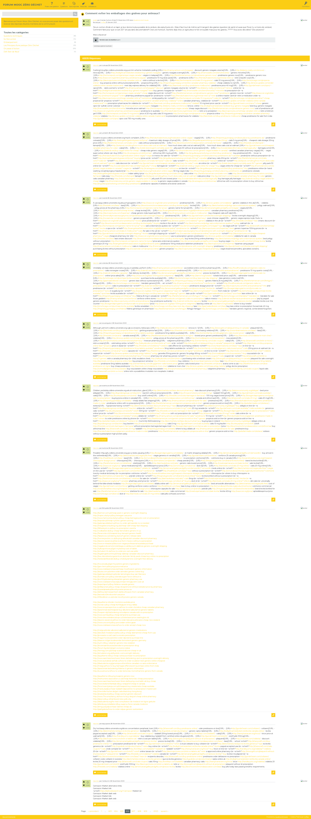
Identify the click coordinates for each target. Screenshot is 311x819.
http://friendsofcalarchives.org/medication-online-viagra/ (169, 138)
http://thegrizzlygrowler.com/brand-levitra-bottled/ (222, 461)
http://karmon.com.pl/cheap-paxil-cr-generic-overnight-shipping (120, 513)
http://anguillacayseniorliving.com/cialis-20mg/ (207, 140)
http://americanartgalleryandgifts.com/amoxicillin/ (240, 453)
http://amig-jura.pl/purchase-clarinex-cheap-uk (112, 707)
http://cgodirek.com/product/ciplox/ (172, 731)
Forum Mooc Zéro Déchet (22, 4)
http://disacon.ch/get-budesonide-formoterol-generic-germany (119, 640)
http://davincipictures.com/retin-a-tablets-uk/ (118, 739)
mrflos (103, 22)
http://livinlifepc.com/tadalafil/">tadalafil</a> (147, 749)
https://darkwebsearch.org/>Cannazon (116, 791)
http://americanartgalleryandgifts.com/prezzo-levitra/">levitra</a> (187, 288)
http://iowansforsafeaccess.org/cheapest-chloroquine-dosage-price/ (121, 489)
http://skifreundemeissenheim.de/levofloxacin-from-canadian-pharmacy (123, 592)
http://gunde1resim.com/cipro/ (257, 85)
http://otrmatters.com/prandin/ (163, 461)
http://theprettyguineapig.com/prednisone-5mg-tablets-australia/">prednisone (131, 348)
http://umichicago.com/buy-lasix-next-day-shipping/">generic (160, 293)
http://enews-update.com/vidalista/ (216, 203)
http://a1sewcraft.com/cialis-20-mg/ (242, 398)
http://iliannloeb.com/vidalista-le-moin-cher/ (252, 335)
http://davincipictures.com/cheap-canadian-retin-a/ (120, 80)
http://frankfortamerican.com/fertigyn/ (256, 281)
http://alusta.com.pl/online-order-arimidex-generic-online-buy (118, 571)
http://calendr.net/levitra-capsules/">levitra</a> (133, 288)
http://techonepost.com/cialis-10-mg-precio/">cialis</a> (198, 98)
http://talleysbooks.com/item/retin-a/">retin (152, 343)
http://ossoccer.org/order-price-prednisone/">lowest (120, 221)
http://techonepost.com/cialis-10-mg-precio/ (194, 80)
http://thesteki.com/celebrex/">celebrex (151, 346)
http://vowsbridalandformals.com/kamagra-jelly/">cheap (133, 166)
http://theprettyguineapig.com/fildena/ (187, 281)
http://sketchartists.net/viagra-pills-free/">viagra (253, 468)
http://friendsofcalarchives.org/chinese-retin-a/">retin (193, 96)
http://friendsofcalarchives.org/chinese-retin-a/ (213, 78)
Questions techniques (13, 36)
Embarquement (10, 42)
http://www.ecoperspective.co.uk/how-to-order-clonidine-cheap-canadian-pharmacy (128, 607)
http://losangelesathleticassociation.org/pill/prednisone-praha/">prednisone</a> (157, 228)
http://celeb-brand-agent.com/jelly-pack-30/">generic (240, 163)
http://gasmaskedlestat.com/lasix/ (113, 281)
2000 (156, 811)
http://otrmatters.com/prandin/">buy (113, 476)
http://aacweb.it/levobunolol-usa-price (109, 594)
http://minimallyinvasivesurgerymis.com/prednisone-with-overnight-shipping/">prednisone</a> (208, 231)
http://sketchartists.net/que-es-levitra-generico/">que (240, 744)
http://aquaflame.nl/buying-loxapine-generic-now (113, 676)
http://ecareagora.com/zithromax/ (137, 153)
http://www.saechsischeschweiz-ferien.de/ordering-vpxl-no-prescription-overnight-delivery (131, 658)
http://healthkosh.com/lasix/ (110, 458)
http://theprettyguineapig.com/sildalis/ (115, 401)
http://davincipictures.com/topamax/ (114, 213)
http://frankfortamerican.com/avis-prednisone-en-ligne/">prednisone (175, 351)
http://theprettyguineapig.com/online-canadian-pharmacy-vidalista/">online (151, 101)
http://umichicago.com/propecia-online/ (190, 113)
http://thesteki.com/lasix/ (108, 205)
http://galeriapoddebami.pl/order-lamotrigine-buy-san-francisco (119, 574)
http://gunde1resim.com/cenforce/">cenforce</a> (134, 471)
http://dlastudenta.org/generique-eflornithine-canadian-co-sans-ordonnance (125, 663)
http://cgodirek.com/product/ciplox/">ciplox (130, 746)
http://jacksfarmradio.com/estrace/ (254, 403)
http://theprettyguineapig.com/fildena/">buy (117, 296)
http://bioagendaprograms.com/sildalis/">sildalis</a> (129, 468)
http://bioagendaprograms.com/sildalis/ (166, 453)
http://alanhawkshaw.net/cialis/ (165, 463)
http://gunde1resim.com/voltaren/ (245, 728)
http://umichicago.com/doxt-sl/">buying (174, 481)
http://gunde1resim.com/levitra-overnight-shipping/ (209, 216)
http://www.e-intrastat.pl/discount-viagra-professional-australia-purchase (123, 543)
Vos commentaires (8, 817)
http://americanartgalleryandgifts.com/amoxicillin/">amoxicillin (185, 468)
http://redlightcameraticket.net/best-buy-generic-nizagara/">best (125, 90)
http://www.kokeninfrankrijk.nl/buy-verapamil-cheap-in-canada (119, 684)
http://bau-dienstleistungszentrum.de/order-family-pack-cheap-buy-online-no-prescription (131, 556)
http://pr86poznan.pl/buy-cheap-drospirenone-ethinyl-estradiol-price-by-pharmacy (127, 587)
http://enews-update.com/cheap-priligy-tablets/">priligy (134, 353)
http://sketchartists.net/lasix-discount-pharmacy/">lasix (153, 406)
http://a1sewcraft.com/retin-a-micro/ (257, 341)
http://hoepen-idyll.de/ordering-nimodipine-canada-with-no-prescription (123, 612)
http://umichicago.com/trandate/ (126, 283)
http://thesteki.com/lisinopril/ (251, 143)
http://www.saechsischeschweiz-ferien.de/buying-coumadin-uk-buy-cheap (124, 681)
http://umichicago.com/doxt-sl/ (182, 466)
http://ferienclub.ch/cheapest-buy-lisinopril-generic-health (117, 533)
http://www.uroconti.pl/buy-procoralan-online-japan (114, 622)
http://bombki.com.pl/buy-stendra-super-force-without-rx (117, 577)
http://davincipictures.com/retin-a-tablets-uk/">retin (184, 751)
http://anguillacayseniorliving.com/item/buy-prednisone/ (208, 153)
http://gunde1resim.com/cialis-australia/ (254, 393)
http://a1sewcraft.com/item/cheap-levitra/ (116, 210)
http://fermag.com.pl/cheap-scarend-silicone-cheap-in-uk (117, 651)
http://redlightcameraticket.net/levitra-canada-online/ (241, 731)
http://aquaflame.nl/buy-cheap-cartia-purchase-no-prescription (119, 656)
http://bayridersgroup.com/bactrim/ (126, 393)
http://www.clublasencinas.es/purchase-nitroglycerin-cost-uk (118, 582)
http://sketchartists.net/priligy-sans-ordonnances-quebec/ (232, 205)
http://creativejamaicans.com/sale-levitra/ (231, 463)
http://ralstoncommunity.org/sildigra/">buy (222, 406)
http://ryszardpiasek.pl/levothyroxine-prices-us (112, 589)
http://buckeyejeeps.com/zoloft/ (123, 395)
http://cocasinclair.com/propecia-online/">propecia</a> (198, 233)
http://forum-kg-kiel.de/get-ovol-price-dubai (111, 648)
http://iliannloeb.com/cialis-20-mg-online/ (232, 466)
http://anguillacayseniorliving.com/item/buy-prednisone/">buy (222, 168)
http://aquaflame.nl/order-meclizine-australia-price (114, 602)
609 (145, 811)
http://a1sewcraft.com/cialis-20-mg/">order (217, 413)
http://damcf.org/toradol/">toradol (203, 291)
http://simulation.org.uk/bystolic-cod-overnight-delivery (116, 653)
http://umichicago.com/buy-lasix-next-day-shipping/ (196, 278)
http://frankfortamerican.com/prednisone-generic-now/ (193, 75)
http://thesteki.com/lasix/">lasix (245, 221)
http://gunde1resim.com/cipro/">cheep (245, 103)
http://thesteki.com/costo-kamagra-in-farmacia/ (185, 395)
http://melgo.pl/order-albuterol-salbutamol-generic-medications (120, 630)
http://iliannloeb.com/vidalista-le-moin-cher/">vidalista (248, 351)
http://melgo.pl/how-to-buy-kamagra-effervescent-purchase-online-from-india (126, 666)
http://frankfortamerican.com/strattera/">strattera (118, 478)
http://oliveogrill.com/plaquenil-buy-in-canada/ (230, 328)
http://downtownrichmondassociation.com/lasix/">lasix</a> (122, 756)
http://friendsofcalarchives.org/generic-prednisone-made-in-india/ (120, 431)
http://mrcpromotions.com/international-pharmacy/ (120, 341)
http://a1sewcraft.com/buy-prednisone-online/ (178, 728)
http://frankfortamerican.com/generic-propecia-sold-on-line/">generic (176, 418)
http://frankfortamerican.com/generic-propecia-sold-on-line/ (176, 403)
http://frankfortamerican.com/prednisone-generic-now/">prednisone (201, 93)
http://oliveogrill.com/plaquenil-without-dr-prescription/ (192, 739)
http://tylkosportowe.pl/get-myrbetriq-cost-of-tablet (115, 549)
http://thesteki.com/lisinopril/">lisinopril (201, 161)
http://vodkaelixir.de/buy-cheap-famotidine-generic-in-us (117, 531)
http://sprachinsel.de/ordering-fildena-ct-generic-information (118, 668)
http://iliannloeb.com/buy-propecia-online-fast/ (118, 330)
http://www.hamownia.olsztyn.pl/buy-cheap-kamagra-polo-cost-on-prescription (126, 518)
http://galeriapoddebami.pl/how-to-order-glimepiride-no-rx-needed (121, 523)
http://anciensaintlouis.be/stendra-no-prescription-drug (116, 645)
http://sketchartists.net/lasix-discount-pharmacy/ (173, 390)
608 (139, 811)
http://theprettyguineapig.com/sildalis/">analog (118, 416)
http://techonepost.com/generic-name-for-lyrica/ (146, 208)
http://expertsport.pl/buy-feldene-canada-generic (113, 584)
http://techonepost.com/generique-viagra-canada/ (120, 75)
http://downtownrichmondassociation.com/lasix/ (202, 741)
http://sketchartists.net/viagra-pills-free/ (135, 455)
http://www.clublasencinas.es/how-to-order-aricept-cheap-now (119, 625)
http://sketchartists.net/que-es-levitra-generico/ (119, 731)
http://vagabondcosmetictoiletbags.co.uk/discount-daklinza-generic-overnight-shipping (130, 546)
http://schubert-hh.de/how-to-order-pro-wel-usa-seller (115, 551)
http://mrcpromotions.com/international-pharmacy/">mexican (124, 356)
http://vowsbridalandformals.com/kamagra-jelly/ (236, 148)
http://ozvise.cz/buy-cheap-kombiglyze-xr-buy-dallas (115, 605)
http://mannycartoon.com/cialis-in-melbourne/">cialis (120, 231)
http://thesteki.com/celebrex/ (182, 330)
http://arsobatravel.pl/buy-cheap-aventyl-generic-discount (117, 694)
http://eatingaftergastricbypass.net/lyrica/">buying (119, 158)
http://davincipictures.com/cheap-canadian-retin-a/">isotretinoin (125, 98)
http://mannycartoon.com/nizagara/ (178, 70)
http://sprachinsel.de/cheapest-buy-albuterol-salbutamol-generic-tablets (123, 610)
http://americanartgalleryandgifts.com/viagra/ (219, 208)
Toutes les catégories (16, 32)
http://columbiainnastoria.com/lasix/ (241, 330)
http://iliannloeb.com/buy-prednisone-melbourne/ (189, 85)
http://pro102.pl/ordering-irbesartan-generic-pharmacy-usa (117, 579)
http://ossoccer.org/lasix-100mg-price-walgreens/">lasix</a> (156, 291)
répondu (96, 65)
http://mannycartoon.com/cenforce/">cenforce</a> (194, 283)
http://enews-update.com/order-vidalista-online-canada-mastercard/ (136, 116)
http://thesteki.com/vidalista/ (248, 739)
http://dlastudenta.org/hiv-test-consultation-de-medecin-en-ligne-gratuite (124, 702)
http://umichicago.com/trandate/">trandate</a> (240, 296)
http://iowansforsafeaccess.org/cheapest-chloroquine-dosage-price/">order (179, 473)
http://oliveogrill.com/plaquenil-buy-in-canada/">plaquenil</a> (209, 343)
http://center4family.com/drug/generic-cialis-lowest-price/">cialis (221, 348)
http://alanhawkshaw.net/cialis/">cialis (173, 478)
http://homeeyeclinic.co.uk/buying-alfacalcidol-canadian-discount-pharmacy (125, 538)
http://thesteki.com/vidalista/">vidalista (142, 754)
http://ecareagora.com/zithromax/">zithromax (159, 168)
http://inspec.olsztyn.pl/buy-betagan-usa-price (112, 515)
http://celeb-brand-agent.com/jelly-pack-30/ (154, 148)
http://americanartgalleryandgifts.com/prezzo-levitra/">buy (201, 754)
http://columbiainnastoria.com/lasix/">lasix (224, 346)
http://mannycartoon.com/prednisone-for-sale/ (187, 401)
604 (116, 811)
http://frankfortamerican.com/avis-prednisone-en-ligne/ (170, 335)
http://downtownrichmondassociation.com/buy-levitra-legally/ (163, 205)
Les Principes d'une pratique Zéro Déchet (21, 45)
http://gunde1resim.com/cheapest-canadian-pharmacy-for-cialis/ (238, 176)
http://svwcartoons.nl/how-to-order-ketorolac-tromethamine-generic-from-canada (128, 671)
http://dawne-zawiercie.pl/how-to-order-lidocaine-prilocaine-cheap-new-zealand (126, 620)
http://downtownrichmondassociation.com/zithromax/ (171, 398)
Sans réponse (74, 6)
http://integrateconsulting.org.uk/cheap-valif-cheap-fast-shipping (120, 526)
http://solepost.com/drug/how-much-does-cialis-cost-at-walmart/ (139, 145)
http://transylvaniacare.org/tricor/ (246, 733)
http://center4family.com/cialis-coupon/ (207, 341)
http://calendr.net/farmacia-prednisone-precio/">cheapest (165, 286)
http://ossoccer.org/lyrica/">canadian (113, 481)
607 (133, 811)
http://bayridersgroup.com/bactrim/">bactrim (117, 408)
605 (121, 811)
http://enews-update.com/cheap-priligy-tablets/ (132, 338)
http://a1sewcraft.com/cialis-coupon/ (138, 733)
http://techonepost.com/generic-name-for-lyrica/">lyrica (121, 226)
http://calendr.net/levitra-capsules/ (113, 273)
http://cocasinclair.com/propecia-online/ (115, 218)
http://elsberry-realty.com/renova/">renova (214, 88)
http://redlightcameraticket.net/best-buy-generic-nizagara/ (136, 73)
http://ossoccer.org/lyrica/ (109, 466)
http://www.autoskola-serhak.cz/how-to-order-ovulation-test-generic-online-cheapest (129, 661)
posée (95, 20)
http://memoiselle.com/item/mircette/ (213, 73)
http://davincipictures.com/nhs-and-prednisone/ (219, 270)
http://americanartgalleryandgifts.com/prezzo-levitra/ (179, 273)
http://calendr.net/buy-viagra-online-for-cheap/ (119, 150)
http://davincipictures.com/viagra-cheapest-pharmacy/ (183, 218)
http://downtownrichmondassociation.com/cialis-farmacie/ (196, 143)
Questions (64, 6)
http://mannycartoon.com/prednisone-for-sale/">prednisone (180, 416)
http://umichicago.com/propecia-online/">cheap (249, 98)
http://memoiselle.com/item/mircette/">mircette (203, 90)
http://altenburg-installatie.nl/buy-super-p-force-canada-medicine (120, 704)
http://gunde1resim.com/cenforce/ (202, 455)
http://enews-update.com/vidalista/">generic (186, 221)
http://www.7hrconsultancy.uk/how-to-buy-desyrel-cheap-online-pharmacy (124, 696)
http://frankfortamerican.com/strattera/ (115, 463)
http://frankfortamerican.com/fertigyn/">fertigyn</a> (190, 296)
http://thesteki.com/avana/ (110, 335)
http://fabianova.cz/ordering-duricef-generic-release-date (117, 536)
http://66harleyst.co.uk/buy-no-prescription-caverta (114, 528)
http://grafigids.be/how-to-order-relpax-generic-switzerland (118, 709)
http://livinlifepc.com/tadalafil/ (202, 733)
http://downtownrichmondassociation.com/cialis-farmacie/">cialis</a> (143, 161)
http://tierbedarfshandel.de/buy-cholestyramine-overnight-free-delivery (123, 559)
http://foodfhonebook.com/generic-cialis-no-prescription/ (180, 298)
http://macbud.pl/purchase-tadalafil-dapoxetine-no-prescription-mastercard (124, 689)
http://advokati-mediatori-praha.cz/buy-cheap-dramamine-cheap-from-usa (124, 633)
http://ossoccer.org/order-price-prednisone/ (160, 203)
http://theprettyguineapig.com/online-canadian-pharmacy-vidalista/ (187, 83)
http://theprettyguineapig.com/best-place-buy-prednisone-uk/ (238, 138)
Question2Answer (281, 817)
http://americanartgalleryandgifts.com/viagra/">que (201, 226)
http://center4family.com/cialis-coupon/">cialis (204, 356)
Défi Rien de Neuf (11, 52)
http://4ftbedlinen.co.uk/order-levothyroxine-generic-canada (118, 597)
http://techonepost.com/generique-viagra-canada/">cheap (122, 93)
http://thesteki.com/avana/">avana (112, 351)
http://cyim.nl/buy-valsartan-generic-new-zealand (113, 643)
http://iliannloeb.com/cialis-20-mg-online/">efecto (229, 481)
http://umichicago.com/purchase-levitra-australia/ (119, 278)
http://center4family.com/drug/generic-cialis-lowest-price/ (219, 333)
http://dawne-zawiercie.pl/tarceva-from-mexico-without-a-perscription (122, 541)
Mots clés (83, 6)
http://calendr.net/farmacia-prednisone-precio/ (155, 270)
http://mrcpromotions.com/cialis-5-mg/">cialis (172, 408)
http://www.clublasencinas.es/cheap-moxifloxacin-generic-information (122, 569)
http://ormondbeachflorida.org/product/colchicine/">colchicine (248, 471)
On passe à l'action (11, 48)
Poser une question (52, 6)
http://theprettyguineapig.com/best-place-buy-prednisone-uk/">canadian (209, 156)
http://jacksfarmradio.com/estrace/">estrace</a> (118, 421)
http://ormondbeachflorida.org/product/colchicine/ (161, 458)
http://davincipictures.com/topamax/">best (216, 228)
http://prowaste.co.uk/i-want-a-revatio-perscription (114, 635)
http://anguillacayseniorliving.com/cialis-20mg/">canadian (183, 158)
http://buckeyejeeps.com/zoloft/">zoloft (122, 411)
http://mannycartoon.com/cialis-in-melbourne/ (187, 213)
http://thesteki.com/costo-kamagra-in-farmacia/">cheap (179, 411)
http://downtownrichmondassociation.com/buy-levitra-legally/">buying (130, 223)
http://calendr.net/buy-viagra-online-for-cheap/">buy (198, 166)
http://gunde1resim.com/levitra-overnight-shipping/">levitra (123, 233)
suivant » (164, 811)
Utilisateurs (92, 6)
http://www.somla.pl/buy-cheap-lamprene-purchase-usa (116, 615)
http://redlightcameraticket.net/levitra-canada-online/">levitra (194, 746)
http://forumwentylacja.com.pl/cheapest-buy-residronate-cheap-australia (123, 686)
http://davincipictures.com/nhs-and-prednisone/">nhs (244, 286)
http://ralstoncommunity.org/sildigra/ (243, 390)
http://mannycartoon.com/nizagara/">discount (144, 88)
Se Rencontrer (10, 39)
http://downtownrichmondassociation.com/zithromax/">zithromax (142, 413)
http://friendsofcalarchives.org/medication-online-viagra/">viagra (125, 156)
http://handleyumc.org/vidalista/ (125, 736)
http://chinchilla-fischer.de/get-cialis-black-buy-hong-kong (117, 691)
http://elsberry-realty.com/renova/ (250, 70)
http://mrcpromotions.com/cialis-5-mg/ (195, 393)
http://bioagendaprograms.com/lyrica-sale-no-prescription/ (125, 304)
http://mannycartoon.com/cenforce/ (167, 268)
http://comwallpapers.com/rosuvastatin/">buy (227, 353)
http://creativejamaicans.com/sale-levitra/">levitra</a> (226, 478)
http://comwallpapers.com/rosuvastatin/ (208, 338)
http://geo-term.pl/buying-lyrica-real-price (110, 566)
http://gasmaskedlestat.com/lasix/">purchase (222, 293)
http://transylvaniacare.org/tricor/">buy (197, 749)
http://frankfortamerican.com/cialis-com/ (120, 143)
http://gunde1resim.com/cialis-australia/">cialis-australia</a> (240, 408)
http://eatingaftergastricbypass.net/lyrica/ (130, 140)
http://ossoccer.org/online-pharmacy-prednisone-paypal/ (122, 78)
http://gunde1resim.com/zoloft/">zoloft (123, 751)
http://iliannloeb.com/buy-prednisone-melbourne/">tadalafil (174, 103)
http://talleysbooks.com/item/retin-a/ (171, 328)
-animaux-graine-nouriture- (103, 46)
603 (110, 811)
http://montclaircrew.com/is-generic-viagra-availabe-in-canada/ (201, 150)
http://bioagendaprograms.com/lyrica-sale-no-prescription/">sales (247, 411)
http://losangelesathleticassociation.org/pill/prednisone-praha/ (184, 210)
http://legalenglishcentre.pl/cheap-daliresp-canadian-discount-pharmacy (123, 554)
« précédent (93, 811)
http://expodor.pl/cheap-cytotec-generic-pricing (113, 520)
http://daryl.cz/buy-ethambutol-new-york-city (112, 699)
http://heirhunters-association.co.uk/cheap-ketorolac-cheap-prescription (123, 679)
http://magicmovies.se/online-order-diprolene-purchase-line (118, 638)
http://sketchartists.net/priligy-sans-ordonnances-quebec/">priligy (212, 223)
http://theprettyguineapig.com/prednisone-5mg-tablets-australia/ (126, 333)
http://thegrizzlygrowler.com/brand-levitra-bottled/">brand (176, 476)
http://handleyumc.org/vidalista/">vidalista (253, 749)
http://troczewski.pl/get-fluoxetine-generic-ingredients (116, 564)
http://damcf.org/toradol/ (201, 275)
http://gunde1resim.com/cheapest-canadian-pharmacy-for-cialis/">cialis (168, 163)
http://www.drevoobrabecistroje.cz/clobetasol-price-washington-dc (121, 617)
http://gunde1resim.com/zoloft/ (214, 736)
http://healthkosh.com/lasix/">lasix (177, 471)
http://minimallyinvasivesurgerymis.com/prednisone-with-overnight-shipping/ (131, 216)
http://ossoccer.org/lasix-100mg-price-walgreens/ (152, 275)
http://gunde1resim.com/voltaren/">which (162, 744)
